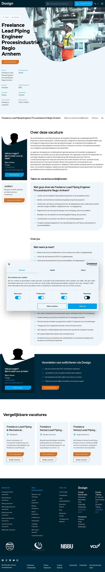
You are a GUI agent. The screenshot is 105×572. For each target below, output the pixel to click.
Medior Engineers (35, 507)
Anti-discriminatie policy (95, 566)
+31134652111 (9, 167)
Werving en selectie (35, 531)
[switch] (41, 297)
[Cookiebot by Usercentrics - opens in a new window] (88, 264)
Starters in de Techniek (36, 495)
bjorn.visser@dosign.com (14, 170)
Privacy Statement (47, 566)
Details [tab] (52, 270)
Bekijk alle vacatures (8, 530)
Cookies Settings (59, 566)
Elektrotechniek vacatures (7, 514)
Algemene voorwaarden (31, 566)
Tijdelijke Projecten (35, 525)
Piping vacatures (7, 503)
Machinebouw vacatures (6, 499)
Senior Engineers (35, 513)
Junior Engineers (35, 501)
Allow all (82, 306)
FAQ (60, 510)
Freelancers (36, 517)
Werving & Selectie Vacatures (8, 519)
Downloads (83, 565)
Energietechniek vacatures (7, 493)
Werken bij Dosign (62, 514)
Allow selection (52, 306)
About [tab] (83, 270)
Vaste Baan (35, 521)
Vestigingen (63, 495)
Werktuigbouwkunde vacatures (8, 508)
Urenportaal (73, 565)
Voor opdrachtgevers (64, 500)
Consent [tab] (22, 270)
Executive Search (62, 505)
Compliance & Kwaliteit (63, 520)
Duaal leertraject (37, 535)
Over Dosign (63, 492)
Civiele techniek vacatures (7, 525)
